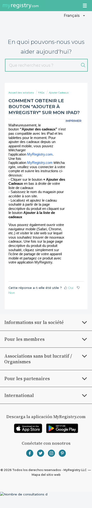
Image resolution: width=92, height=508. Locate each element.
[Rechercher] (83, 65)
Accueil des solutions (21, 92)
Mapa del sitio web (46, 474)
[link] (28, 428)
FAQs (41, 92)
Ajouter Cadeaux (59, 92)
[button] (75, 15)
